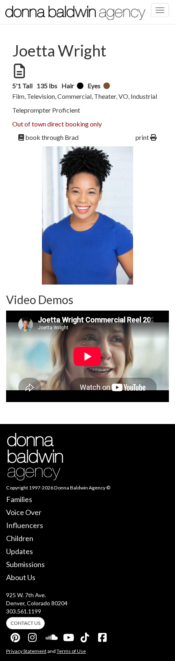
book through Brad (51, 137)
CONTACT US (25, 623)
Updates (19, 551)
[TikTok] (85, 636)
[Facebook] (103, 636)
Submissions (25, 564)
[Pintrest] (15, 636)
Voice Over (24, 512)
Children (19, 538)
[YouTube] (68, 636)
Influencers (24, 525)
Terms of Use (71, 651)
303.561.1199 (23, 611)
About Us (20, 577)
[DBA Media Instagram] (33, 636)
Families (19, 499)
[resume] (18, 71)
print (143, 137)
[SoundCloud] (50, 636)
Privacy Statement (26, 651)
